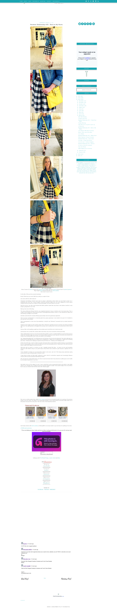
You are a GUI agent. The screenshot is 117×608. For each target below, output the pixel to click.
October (81, 104)
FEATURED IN (36, 1)
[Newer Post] (25, 579)
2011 (79, 155)
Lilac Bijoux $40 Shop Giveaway (86, 130)
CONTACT (49, 1)
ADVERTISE (42, 1)
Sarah (54, 458)
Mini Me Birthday (82, 116)
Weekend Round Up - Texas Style (86, 138)
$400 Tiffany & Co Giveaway (85, 148)
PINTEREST (52, 489)
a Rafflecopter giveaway (26, 428)
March (80, 115)
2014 (79, 97)
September (81, 105)
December (81, 100)
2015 (79, 96)
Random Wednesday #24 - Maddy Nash (87, 135)
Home (45, 578)
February (81, 150)
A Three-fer (81, 126)
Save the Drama (82, 146)
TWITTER (46, 489)
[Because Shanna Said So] (46, 441)
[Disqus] (46, 522)
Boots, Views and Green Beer (85, 132)
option (40, 289)
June (80, 110)
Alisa (59, 458)
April (80, 113)
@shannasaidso (90, 43)
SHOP (30, 1)
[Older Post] (66, 579)
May (80, 112)
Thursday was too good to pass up (86, 124)
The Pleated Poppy (44, 458)
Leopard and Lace (82, 118)
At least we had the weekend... (85, 145)
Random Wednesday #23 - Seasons (86, 143)
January (81, 152)
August (80, 107)
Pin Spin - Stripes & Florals (85, 140)
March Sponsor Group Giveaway (86, 137)
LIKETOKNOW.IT (56, 1)
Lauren (50, 458)
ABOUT (25, 1)
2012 (79, 154)
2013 (79, 99)
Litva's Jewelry (55, 290)
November (81, 102)
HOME (21, 1)
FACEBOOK (40, 489)
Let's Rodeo (81, 133)
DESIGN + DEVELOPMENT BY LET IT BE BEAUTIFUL (58, 606)
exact (31, 289)
